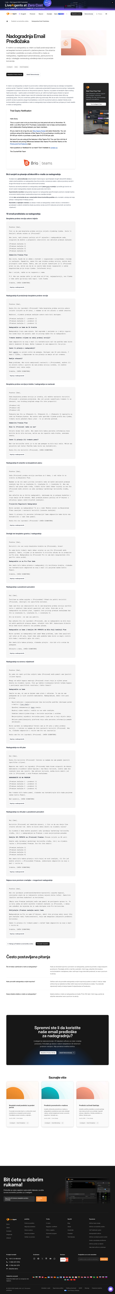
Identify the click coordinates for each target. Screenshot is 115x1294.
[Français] (64, 1277)
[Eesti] (58, 1277)
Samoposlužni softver (95, 1233)
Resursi (41, 14)
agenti (15, 352)
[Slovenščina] (106, 1277)
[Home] (7, 21)
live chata (24, 704)
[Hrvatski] (67, 1277)
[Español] (55, 1277)
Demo (8, 1224)
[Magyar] (70, 1277)
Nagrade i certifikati (51, 1226)
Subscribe (104, 1259)
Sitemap (87, 1288)
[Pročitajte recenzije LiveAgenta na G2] (64, 1260)
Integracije (9, 1234)
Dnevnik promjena (29, 1233)
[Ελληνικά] (49, 1277)
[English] (52, 1277)
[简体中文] (74, 1280)
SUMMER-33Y (29, 8)
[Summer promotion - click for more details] (57, 5)
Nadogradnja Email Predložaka (40, 21)
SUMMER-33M (13, 8)
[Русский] (100, 1277)
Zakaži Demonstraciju (33, 74)
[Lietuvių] (79, 1277)
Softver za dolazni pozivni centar (98, 1237)
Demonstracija (89, 14)
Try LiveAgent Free (96, 104)
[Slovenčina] (103, 1277)
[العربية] (33, 1277)
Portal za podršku (29, 1223)
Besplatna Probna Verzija (14, 74)
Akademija (70, 1230)
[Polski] (91, 1277)
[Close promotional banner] (112, 2)
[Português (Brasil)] (94, 1277)
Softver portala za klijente (96, 1243)
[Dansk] (43, 1277)
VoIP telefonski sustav (95, 1230)
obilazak (8, 1238)
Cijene (8, 1227)
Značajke (8, 1231)
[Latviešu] (82, 1277)
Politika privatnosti (71, 1288)
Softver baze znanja (94, 1223)
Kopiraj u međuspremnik (17, 287)
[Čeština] (40, 1277)
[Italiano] (73, 1277)
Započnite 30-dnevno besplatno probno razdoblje (16, 1198)
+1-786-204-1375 (14, 1265)
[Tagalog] (68, 1280)
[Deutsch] (46, 1277)
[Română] (97, 1277)
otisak (47, 1237)
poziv (48, 186)
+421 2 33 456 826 (15, 1258)
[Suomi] (61, 1277)
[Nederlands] (85, 1277)
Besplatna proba (76, 14)
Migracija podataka (29, 1226)
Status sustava (28, 1230)
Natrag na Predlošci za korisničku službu (21, 943)
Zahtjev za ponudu (29, 1237)
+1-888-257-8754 (14, 1262)
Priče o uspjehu (50, 1230)
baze (33, 707)
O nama (48, 1223)
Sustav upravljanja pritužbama (97, 1240)
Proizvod (32, 14)
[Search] (67, 13)
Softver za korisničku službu (97, 1226)
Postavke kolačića (97, 1288)
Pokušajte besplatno (43, 943)
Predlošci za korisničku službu (19, 21)
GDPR (80, 1288)
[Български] (37, 1277)
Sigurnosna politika (58, 1288)
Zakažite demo (39, 1198)
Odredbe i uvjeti (45, 1288)
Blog (69, 1223)
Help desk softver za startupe (97, 1247)
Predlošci (70, 1233)
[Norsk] (88, 1277)
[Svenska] (65, 1280)
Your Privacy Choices (73, 1290)
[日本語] (76, 1277)
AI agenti (23, 14)
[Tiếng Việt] (71, 1280)
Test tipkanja (71, 1237)
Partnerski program (51, 1233)
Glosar (69, 1226)
